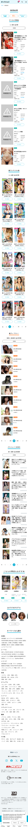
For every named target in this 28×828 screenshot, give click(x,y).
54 (18, 326)
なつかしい (15, 700)
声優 (21, 719)
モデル (13, 719)
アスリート (13, 731)
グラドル (6, 717)
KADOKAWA (19, 638)
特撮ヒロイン (6, 729)
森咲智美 (16, 133)
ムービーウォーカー (6, 647)
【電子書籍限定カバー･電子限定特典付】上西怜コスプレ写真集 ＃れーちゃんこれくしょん (20, 38)
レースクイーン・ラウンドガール (12, 723)
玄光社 (16, 640)
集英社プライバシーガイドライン (15, 808)
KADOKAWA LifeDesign (7, 640)
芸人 (4, 731)
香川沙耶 (16, 153)
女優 (4, 719)
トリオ (12, 709)
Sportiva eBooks (19, 658)
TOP (2, 5)
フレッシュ (6, 691)
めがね (15, 677)
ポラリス (23, 668)
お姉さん (14, 698)
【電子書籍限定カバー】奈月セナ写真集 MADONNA (20, 62)
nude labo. (4, 670)
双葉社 (22, 644)
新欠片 (8, 644)
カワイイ (6, 702)
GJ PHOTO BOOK (6, 654)
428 (17, 440)
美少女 (5, 698)
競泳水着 (5, 677)
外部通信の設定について (20, 811)
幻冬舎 (20, 640)
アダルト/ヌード (5, 734)
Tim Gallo (22, 72)
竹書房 (20, 642)
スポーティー (17, 691)
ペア (4, 709)
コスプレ (6, 675)
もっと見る (14, 624)
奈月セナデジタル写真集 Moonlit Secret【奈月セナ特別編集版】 (20, 87)
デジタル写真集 (5, 16)
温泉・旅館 (14, 711)
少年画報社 (15, 642)
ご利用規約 (4, 808)
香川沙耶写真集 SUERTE (20, 151)
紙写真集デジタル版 (6, 663)
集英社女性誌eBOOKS (20, 656)
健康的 (20, 688)
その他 (20, 741)
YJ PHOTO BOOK (18, 652)
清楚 (4, 704)
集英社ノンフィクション (7, 658)
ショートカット (15, 686)
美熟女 (5, 700)
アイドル (16, 717)
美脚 (4, 688)
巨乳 (17, 684)
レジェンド (18, 729)
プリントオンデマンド (7, 668)
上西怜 (15, 42)
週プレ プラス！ (14, 16)
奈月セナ (16, 66)
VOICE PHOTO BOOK (16, 665)
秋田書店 (3, 638)
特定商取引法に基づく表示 (7, 811)
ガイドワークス (11, 638)
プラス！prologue (17, 663)
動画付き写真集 (5, 665)
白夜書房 (17, 644)
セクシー (17, 702)
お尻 (4, 686)
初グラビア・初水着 (17, 739)
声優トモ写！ (17, 668)
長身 (12, 688)
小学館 (9, 642)
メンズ (5, 741)
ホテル (5, 711)
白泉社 (12, 644)
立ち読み (19, 53)
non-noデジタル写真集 (7, 656)
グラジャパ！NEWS (22, 16)
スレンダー (6, 684)
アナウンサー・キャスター (10, 725)
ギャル (20, 693)
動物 (13, 741)
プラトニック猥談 (18, 131)
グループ (20, 709)
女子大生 (5, 721)
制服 (14, 675)
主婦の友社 (4, 642)
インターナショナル (8, 693)
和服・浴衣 (6, 679)
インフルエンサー (8, 727)
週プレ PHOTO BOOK (7, 652)
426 (10, 440)
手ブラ (5, 739)
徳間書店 (3, 644)
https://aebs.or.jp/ (4, 803)
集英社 (24, 640)
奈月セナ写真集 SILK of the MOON (20, 109)
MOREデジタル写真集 (18, 654)
